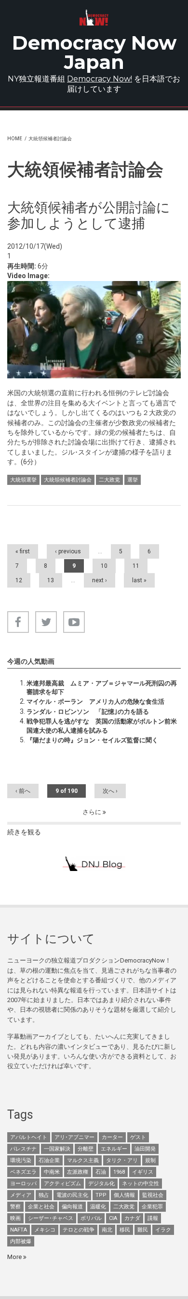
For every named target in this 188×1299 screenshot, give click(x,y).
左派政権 (77, 1172)
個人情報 (124, 1195)
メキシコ (44, 1230)
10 (104, 565)
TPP (101, 1195)
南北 (107, 1230)
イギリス (142, 1172)
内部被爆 (20, 1241)
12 (18, 580)
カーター (112, 1137)
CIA (113, 1218)
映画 (15, 1218)
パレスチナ (23, 1149)
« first (22, 551)
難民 (142, 1230)
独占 (44, 1195)
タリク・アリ (122, 1160)
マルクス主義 (83, 1160)
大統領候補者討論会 (68, 480)
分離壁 (86, 1149)
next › (99, 580)
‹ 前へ (22, 791)
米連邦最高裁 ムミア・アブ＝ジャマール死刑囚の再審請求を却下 (102, 688)
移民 (125, 1230)
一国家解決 (57, 1149)
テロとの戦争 (78, 1230)
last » (139, 580)
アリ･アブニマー (74, 1137)
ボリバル (91, 1218)
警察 (15, 1207)
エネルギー (114, 1149)
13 (50, 580)
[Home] (94, 18)
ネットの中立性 (140, 1183)
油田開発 (145, 1149)
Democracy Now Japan (94, 52)
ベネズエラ (23, 1172)
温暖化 (98, 1207)
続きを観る (24, 832)
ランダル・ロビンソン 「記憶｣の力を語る (88, 711)
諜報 (153, 1218)
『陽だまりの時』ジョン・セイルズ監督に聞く (92, 740)
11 (136, 565)
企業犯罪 (152, 1207)
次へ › (110, 791)
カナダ (132, 1218)
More (15, 1256)
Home (14, 138)
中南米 (52, 1172)
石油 (100, 1172)
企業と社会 (41, 1207)
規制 (150, 1160)
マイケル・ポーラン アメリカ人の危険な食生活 (95, 701)
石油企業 (49, 1160)
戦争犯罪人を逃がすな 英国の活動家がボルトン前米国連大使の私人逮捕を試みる (102, 726)
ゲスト (138, 1137)
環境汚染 (20, 1160)
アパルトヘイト (28, 1137)
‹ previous (68, 551)
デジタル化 (101, 1183)
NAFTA (18, 1230)
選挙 (132, 480)
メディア (20, 1195)
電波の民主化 (72, 1195)
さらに (92, 812)
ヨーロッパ (23, 1183)
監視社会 (152, 1195)
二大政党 (109, 480)
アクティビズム (62, 1183)
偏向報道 (72, 1207)
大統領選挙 (23, 480)
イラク (163, 1230)
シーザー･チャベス (50, 1218)
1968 (119, 1172)
